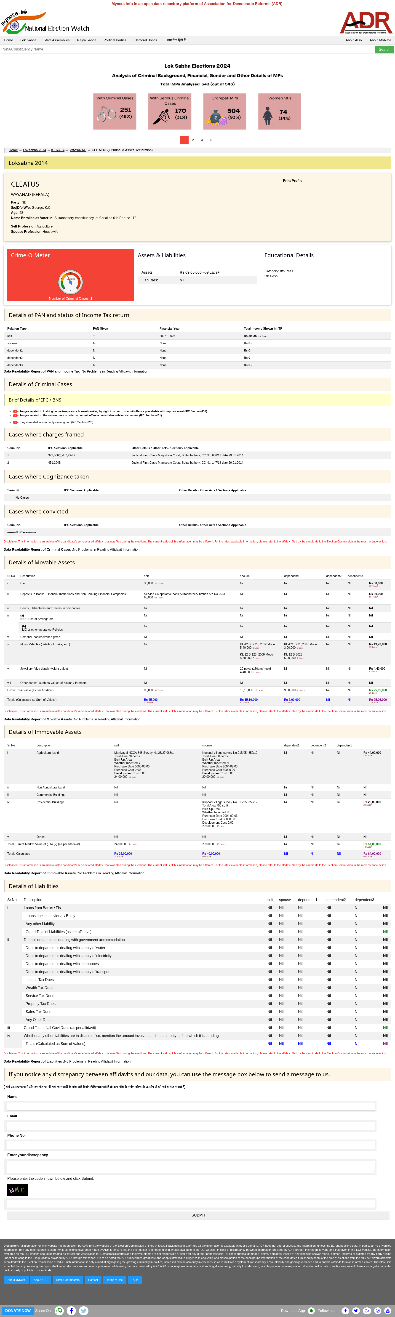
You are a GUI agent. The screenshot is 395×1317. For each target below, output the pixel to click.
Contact (93, 1280)
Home (8, 40)
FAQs (134, 1280)
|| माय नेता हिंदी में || (176, 40)
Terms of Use (115, 1280)
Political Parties (115, 40)
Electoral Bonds (145, 40)
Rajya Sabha (86, 40)
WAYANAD (78, 150)
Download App (293, 1311)
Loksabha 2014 (34, 150)
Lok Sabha (28, 40)
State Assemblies (57, 40)
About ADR (354, 40)
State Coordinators (68, 1280)
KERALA (57, 150)
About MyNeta (380, 40)
